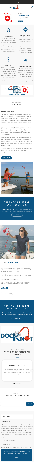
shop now (20, 21)
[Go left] (32, 371)
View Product (8, 293)
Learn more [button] (24, 453)
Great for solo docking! (17, 365)
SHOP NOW (17, 215)
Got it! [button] (16, 457)
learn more (6, 158)
